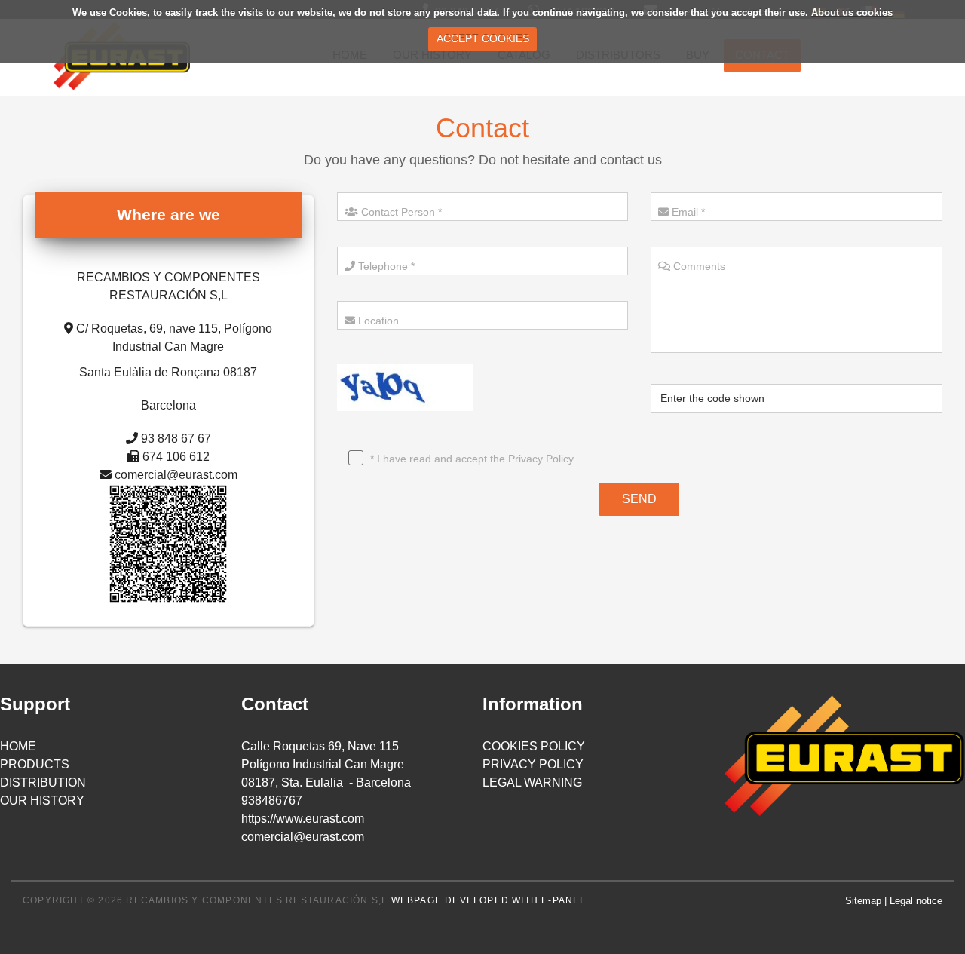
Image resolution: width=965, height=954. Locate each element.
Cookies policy (533, 746)
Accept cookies (483, 38)
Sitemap (863, 900)
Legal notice (916, 900)
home (18, 746)
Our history (42, 800)
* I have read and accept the (470, 458)
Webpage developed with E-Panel (489, 900)
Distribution (43, 782)
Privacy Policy (541, 458)
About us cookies (852, 12)
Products (34, 764)
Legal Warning (532, 782)
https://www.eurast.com (302, 818)
